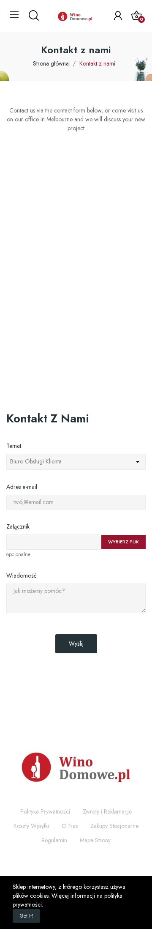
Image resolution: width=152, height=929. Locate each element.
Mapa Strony (95, 840)
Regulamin (54, 840)
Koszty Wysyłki (31, 826)
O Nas (70, 826)
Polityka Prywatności (45, 811)
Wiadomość (21, 575)
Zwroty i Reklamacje (107, 811)
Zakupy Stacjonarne (114, 826)
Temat (13, 445)
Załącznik (18, 526)
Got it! (26, 916)
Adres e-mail (21, 486)
